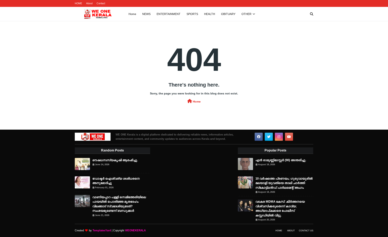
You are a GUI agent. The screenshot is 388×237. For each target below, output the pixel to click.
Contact (101, 3)
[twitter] (269, 137)
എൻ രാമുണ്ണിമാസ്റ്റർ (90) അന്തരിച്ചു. (280, 160)
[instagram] (279, 137)
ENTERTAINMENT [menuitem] (168, 14)
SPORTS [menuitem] (192, 14)
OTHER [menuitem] (246, 14)
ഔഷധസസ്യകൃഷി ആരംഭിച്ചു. (115, 160)
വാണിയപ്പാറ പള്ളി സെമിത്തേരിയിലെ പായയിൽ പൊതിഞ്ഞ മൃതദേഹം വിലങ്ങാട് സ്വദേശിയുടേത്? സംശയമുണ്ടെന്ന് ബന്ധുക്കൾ (119, 204)
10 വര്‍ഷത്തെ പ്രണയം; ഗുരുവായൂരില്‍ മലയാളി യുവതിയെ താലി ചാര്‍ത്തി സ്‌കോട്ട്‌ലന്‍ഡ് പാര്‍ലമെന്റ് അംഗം (284, 183)
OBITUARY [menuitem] (228, 14)
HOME (78, 3)
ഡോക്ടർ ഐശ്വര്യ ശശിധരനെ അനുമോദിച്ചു (116, 181)
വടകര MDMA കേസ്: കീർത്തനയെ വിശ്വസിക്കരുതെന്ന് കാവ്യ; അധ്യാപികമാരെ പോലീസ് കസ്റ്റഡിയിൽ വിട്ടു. (280, 208)
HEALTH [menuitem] (209, 14)
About (89, 3)
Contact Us (306, 230)
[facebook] (259, 137)
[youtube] (289, 137)
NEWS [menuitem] (146, 14)
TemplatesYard (102, 230)
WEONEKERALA (135, 230)
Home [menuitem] (132, 14)
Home (196, 101)
